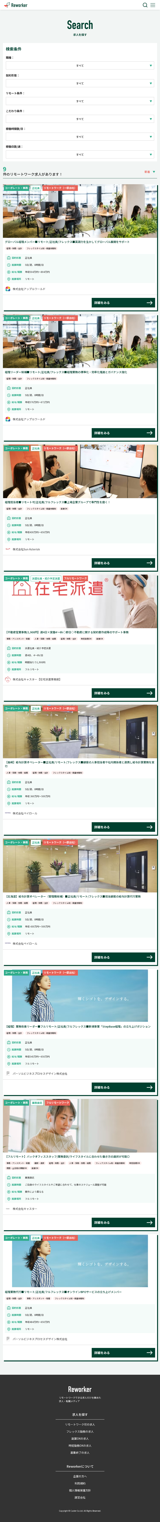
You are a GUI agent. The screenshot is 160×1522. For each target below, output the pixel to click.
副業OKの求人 (80, 1438)
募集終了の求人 (80, 1453)
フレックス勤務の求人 (80, 1431)
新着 (147, 172)
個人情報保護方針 (80, 1490)
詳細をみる (102, 302)
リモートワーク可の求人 (80, 1424)
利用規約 (80, 1483)
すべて (80, 65)
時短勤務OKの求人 (80, 1445)
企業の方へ (80, 1476)
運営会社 (80, 1497)
